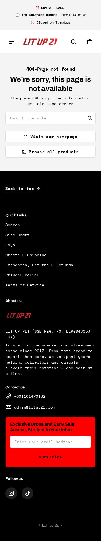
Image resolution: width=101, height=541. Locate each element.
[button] (73, 42)
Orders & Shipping (26, 255)
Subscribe (50, 457)
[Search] (90, 118)
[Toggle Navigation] (11, 42)
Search (12, 225)
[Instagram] (11, 493)
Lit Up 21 (50, 525)
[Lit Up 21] (40, 42)
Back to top (19, 188)
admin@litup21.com (34, 407)
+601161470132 (30, 396)
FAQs (10, 245)
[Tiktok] (27, 493)
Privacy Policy (22, 275)
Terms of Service (24, 285)
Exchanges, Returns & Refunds (39, 265)
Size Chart (17, 235)
